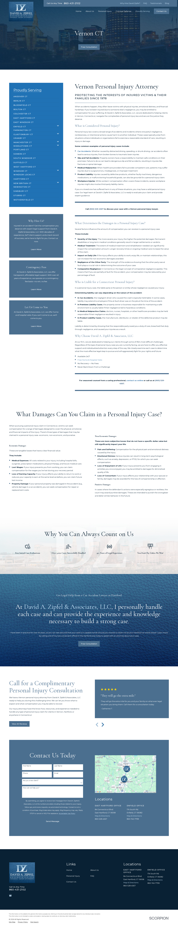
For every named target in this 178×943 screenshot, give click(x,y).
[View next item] (103, 725)
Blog (167, 3)
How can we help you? (31, 788)
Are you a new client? (30, 780)
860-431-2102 (72, 3)
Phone (25, 773)
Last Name (58, 766)
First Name (27, 766)
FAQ (145, 3)
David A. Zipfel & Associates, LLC (67, 607)
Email (56, 773)
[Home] (21, 11)
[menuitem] (20, 95)
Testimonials (156, 3)
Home (69, 870)
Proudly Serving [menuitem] (143, 11)
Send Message (52, 821)
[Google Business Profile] (10, 895)
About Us (94, 870)
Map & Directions (102, 816)
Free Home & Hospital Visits (90, 360)
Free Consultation (89, 47)
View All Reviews (19, 724)
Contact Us (161, 11)
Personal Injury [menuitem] (105, 11)
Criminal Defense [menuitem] (123, 11)
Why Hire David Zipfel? (130, 3)
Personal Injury (73, 876)
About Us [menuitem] (90, 11)
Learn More (36, 249)
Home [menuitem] (78, 11)
